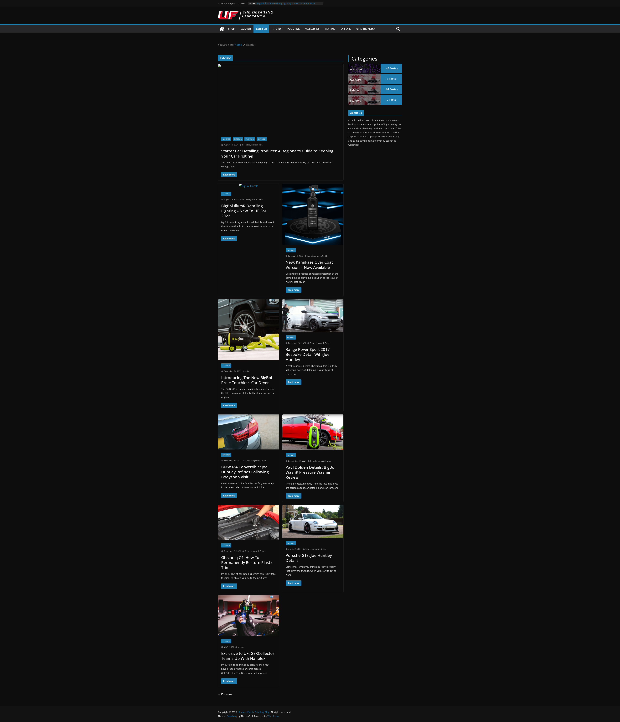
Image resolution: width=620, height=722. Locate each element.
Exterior (261, 28)
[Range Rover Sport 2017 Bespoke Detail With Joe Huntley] (313, 315)
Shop (231, 28)
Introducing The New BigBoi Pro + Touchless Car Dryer (246, 380)
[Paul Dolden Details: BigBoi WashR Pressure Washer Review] (313, 432)
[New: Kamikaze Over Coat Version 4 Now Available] (313, 214)
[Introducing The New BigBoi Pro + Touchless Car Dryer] (248, 329)
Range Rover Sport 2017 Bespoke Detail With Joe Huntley (308, 354)
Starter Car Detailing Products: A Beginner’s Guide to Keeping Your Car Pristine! (277, 153)
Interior (277, 28)
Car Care (346, 28)
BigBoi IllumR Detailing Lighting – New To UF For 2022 (243, 210)
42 (390, 68)
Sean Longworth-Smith (252, 144)
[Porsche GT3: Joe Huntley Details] (313, 521)
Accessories (312, 28)
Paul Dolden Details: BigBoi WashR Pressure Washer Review (310, 472)
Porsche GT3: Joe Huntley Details (309, 558)
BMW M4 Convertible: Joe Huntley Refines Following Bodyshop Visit (245, 472)
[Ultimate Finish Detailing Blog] (222, 29)
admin (248, 371)
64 (390, 89)
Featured (245, 28)
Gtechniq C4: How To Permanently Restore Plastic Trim (247, 562)
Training (330, 28)
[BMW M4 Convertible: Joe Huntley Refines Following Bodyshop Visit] (248, 431)
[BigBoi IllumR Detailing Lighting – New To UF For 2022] (248, 186)
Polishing (293, 28)
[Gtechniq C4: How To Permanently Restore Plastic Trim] (248, 522)
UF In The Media (365, 28)
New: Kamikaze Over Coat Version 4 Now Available (309, 264)
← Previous (225, 694)
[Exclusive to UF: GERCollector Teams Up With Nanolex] (248, 615)
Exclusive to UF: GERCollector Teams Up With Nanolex (247, 656)
